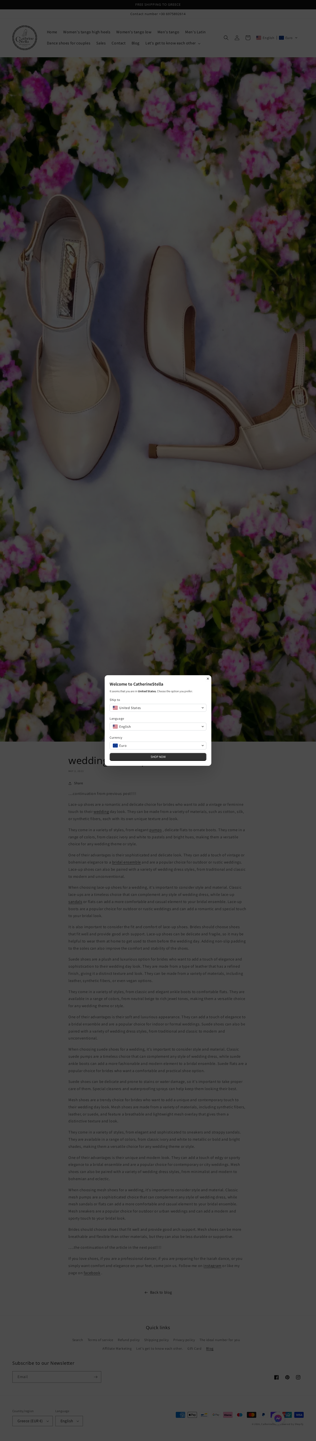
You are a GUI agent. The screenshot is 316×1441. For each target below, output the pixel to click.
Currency (116, 737)
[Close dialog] (207, 678)
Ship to (115, 700)
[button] (158, 708)
